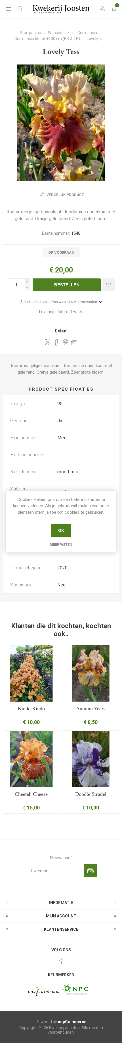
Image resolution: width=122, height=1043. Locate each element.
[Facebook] (61, 960)
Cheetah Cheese (31, 794)
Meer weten (61, 544)
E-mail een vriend (74, 342)
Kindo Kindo (31, 708)
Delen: (61, 331)
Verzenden (90, 870)
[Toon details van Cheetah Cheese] (31, 759)
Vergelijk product (65, 195)
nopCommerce (72, 1021)
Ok (61, 530)
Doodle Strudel (90, 794)
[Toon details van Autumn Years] (90, 673)
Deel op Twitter (48, 342)
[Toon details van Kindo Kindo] (31, 673)
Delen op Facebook (56, 342)
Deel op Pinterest (65, 342)
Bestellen (66, 284)
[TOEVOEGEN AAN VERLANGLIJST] (108, 284)
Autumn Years (90, 708)
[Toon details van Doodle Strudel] (90, 759)
